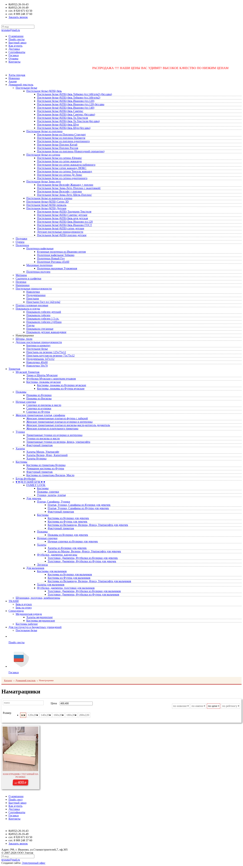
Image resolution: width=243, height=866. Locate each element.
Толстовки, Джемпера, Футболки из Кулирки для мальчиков (84, 591)
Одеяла (20, 241)
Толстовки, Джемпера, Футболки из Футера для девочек (82, 561)
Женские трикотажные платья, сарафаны (40, 415)
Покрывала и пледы (28, 308)
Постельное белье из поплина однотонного (63, 141)
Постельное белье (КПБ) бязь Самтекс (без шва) (66, 114)
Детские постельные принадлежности (60, 231)
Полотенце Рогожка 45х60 (53, 261)
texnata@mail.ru (10, 30)
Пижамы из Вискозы (39, 398)
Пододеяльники (36, 295)
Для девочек (33, 498)
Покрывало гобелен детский (43, 311)
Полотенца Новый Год (51, 258)
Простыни (32, 298)
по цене (212, 705)
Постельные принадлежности (34, 288)
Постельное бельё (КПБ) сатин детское (60, 228)
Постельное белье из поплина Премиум (61, 137)
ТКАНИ (14, 601)
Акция (13, 81)
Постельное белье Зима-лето (43, 181)
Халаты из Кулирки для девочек (67, 547)
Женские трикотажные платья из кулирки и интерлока (59, 421)
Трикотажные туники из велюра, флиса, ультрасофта (58, 441)
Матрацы (21, 275)
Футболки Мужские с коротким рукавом (51, 378)
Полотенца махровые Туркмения (57, 268)
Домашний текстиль (21, 84)
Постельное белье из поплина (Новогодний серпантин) (70, 151)
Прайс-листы (17, 39)
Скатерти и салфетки (28, 278)
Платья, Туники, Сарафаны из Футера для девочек (78, 508)
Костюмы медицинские (40, 620)
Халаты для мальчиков (50, 584)
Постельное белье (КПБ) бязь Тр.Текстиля (62, 117)
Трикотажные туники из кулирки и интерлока (54, 435)
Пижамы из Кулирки (39, 395)
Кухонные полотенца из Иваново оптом (61, 251)
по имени (197, 705)
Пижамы (21, 391)
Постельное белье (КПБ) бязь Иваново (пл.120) (65, 100)
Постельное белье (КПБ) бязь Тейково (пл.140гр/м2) (68, 97)
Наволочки (33, 291)
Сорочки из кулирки (38, 408)
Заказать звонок (18, 17)
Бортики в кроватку (38, 345)
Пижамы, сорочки (48, 491)
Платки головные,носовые (32, 305)
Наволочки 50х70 (37, 365)
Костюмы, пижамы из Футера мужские (60, 388)
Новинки (14, 78)
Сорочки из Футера (38, 411)
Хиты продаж (17, 75)
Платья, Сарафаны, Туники (53, 501)
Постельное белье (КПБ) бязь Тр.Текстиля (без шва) (68, 121)
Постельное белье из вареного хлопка (49, 198)
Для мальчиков (35, 568)
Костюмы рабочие (27, 623)
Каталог (8, 680)
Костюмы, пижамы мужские (43, 381)
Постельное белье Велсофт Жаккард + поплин (65, 184)
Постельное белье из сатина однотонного (62, 178)
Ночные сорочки (26, 401)
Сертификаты (17, 52)
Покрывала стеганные (39, 328)
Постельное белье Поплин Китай (57, 144)
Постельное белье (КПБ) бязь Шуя (58, 124)
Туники (20, 431)
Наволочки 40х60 (37, 362)
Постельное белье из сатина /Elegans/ (59, 157)
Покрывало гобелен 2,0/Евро (44, 321)
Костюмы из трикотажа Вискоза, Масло (50, 475)
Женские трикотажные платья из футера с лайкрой (57, 418)
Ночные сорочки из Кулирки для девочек (73, 541)
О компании (16, 36)
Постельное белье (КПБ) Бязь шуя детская (62, 218)
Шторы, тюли (24, 338)
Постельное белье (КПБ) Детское (46, 208)
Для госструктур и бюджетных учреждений (35, 627)
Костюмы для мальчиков (52, 571)
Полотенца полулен (38, 271)
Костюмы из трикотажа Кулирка (45, 465)
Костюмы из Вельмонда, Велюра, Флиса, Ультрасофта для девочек (88, 524)
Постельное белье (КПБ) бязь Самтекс (60, 111)
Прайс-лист (16, 799)
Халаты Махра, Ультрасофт (42, 451)
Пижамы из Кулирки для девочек (68, 534)
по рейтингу (229, 705)
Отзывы (13, 58)
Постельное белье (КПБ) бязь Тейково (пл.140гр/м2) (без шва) (74, 94)
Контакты (14, 61)
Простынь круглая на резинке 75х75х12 (50, 355)
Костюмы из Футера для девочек (67, 521)
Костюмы (21, 461)
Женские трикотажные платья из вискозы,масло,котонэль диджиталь (68, 425)
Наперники (23, 285)
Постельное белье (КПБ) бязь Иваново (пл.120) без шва (70, 104)
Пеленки (21, 281)
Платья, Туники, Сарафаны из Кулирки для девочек (79, 504)
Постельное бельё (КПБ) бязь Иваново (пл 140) (65, 107)
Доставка (14, 48)
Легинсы (42, 564)
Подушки (21, 238)
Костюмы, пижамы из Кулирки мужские (61, 385)
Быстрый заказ (17, 42)
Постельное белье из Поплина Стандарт (61, 134)
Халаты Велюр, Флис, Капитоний (47, 455)
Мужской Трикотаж (27, 372)
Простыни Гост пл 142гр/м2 (43, 301)
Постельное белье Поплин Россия (57, 147)
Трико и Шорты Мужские (42, 375)
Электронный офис (33, 862)
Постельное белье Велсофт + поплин (59, 191)
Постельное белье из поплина (44, 131)
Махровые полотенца (39, 265)
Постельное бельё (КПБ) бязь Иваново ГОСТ (64, 225)
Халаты (20, 448)
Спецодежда (16, 610)
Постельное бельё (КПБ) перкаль (46, 204)
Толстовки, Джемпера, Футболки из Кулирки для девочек (83, 557)
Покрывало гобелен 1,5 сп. (42, 318)
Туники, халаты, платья (51, 495)
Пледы (30, 325)
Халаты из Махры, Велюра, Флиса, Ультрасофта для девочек (84, 551)
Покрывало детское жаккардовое (46, 332)
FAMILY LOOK (36, 485)
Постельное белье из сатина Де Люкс (59, 174)
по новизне (180, 705)
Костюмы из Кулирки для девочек (68, 518)
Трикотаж (14, 368)
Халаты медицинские (39, 617)
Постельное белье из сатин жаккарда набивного (66, 164)
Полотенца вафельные (40, 248)
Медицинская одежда (29, 614)
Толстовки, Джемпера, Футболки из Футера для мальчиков (83, 594)
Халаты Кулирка (36, 458)
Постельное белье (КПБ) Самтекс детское (62, 214)
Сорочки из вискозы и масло (43, 405)
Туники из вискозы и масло (43, 438)
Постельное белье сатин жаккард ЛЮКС (61, 168)
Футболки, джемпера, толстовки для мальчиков (66, 587)
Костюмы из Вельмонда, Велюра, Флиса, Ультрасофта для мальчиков (89, 581)
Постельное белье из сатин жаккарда (59, 161)
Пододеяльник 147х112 (40, 358)
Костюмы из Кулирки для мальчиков (70, 574)
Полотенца (22, 245)
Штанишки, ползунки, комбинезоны (38, 597)
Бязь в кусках (24, 604)
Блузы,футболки (26, 478)
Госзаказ (14, 55)
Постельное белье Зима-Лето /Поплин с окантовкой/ (69, 188)
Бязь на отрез (23, 607)
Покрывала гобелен (38, 315)
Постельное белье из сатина (43, 154)
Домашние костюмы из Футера (45, 468)
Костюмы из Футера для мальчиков (69, 577)
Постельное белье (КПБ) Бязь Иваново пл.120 (65, 221)
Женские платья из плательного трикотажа (52, 428)
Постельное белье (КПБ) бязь (44, 90)
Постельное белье (26, 87)
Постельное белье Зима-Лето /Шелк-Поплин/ (64, 194)
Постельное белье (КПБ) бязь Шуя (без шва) (63, 127)
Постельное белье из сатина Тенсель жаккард (64, 171)
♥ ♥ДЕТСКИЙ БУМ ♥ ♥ (30, 481)
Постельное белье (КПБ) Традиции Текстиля (64, 211)
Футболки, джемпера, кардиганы (57, 554)
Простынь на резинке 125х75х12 (46, 352)
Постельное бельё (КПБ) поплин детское (61, 235)
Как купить (15, 45)
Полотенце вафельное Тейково (55, 255)
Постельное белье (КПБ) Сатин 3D (47, 201)
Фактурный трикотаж (39, 445)
